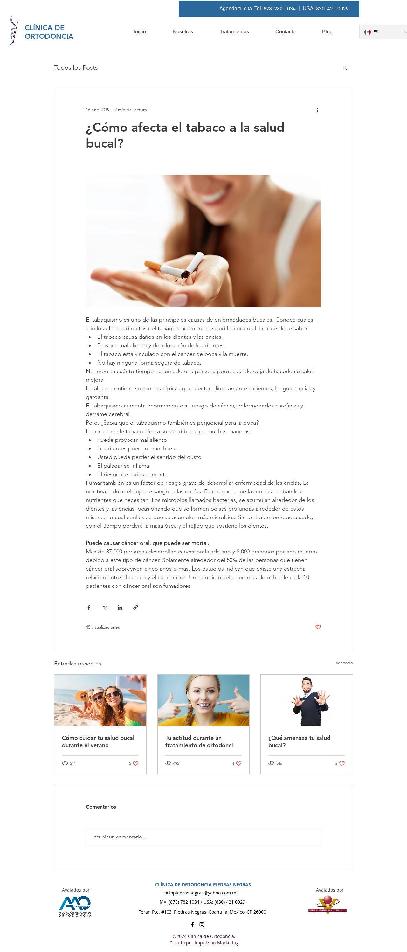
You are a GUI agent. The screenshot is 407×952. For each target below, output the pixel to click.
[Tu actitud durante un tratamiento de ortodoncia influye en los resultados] (204, 700)
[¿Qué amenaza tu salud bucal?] (307, 700)
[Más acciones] (317, 110)
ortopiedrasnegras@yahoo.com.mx (201, 893)
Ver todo (344, 662)
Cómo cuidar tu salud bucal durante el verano (98, 741)
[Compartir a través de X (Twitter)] (104, 607)
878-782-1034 (280, 8)
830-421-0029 (332, 8)
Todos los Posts (76, 67)
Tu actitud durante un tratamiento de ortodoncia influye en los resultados (200, 741)
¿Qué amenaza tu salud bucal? (299, 741)
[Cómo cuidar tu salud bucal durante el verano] (100, 700)
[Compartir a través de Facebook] (89, 607)
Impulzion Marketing (217, 943)
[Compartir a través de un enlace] (136, 607)
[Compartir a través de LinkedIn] (120, 607)
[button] (345, 67)
